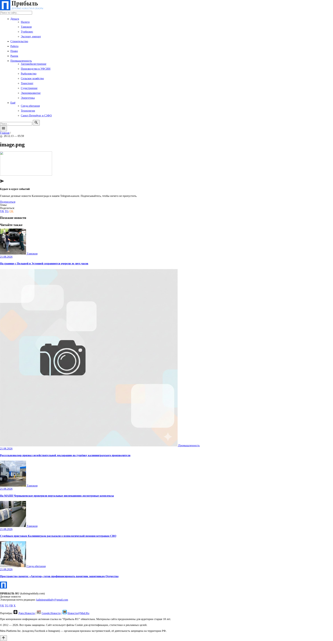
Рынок (14, 55)
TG (7, 211)
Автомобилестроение (33, 63)
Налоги (25, 21)
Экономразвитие (31, 92)
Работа (14, 46)
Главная (4, 132)
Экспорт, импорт (31, 36)
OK (11, 211)
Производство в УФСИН (35, 68)
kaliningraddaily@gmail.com (52, 599)
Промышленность (21, 60)
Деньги (14, 18)
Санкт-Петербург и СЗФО (36, 115)
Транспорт (27, 83)
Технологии (28, 110)
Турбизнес (27, 31)
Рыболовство (28, 73)
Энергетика (28, 97)
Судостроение (29, 88)
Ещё (12, 102)
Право (14, 51)
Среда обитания (30, 105)
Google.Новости (51, 613)
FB (11, 605)
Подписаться (7, 201)
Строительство (19, 41)
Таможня (26, 26)
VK (2, 211)
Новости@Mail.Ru (78, 613)
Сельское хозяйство (32, 78)
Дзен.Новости (26, 613)
